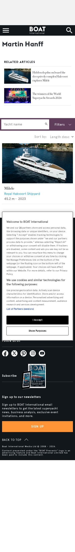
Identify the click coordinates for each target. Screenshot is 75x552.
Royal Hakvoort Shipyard (22, 194)
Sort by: (40, 137)
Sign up (37, 426)
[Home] (37, 30)
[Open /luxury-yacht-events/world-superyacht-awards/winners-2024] (17, 95)
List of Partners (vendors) (20, 308)
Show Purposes (37, 330)
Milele (9, 188)
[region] (37, 276)
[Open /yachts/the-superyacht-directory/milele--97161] (37, 163)
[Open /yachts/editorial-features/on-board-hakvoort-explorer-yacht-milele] (17, 76)
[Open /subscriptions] (30, 377)
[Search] (46, 124)
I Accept (37, 319)
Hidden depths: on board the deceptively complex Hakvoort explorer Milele (50, 76)
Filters (60, 124)
